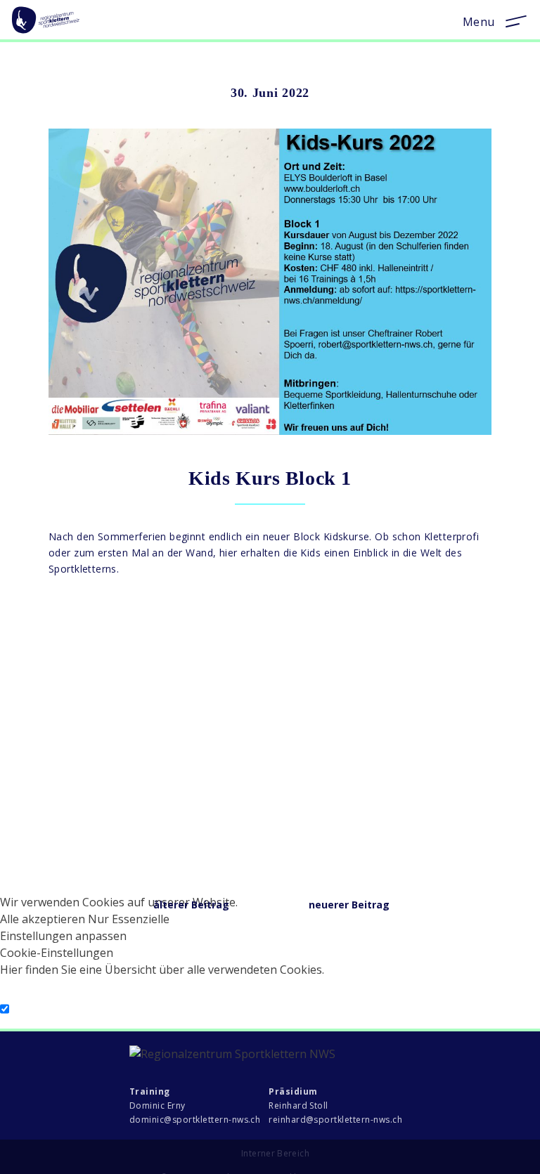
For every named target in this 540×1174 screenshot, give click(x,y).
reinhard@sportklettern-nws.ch (335, 1120)
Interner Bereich (275, 1153)
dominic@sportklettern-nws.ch (194, 1120)
